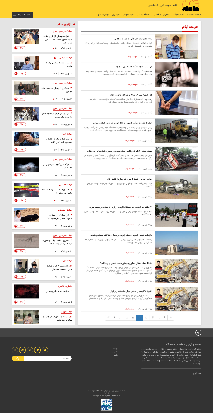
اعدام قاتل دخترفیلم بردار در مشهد (58, 64)
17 (133, 318)
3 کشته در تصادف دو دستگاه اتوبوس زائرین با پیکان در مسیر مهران (120, 207)
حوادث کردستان (65, 210)
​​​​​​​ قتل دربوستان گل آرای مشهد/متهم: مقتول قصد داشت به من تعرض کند (57, 39)
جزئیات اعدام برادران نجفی (58, 291)
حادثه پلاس (143, 15)
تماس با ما (114, 351)
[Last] (108, 318)
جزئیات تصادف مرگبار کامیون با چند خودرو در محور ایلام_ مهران (122, 123)
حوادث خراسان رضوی (62, 31)
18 (126, 318)
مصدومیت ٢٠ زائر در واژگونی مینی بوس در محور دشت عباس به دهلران (119, 151)
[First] (170, 318)
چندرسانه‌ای (103, 15)
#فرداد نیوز (153, 5)
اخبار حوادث (178, 15)
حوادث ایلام (132, 56)
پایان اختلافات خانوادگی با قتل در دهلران (133, 39)
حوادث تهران (66, 134)
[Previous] (165, 318)
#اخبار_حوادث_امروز (168, 5)
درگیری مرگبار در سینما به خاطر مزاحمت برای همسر (57, 115)
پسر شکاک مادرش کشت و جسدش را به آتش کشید (59, 140)
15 (146, 318)
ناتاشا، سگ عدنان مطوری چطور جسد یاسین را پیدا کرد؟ (126, 263)
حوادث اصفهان (65, 185)
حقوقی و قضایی (161, 15)
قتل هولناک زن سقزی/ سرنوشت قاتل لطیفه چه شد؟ (59, 216)
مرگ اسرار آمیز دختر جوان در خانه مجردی (57, 166)
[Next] (114, 318)
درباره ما (115, 348)
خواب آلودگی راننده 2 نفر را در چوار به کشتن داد (129, 179)
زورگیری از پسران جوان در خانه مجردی (56, 89)
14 (152, 318)
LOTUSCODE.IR (113, 396)
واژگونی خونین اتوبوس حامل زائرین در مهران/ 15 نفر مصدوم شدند (121, 235)
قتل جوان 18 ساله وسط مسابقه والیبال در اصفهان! (57, 191)
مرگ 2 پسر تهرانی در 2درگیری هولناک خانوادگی (57, 318)
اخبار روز (116, 15)
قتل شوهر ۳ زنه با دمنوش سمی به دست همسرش (58, 267)
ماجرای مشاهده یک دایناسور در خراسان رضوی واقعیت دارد (57, 242)
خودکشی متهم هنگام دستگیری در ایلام (134, 67)
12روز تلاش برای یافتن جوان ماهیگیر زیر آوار (131, 291)
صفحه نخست (194, 15)
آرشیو (116, 355)
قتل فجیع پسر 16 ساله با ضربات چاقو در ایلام (131, 95)
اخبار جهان (128, 15)
